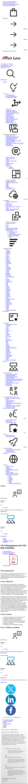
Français (25, 39)
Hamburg (11, 479)
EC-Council (8, 275)
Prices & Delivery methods (9, 552)
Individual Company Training (12, 382)
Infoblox (8, 286)
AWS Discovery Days (11, 436)
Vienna (10, 482)
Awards (7, 467)
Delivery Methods (10, 117)
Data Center (8, 205)
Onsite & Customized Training (12, 112)
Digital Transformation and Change (13, 140)
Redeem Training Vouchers (12, 119)
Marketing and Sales (10, 141)
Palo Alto (8, 351)
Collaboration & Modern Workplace (13, 403)
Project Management (10, 139)
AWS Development (13, 231)
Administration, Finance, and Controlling (15, 143)
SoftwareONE (9, 303)
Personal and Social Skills (11, 138)
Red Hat (8, 301)
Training (5, 81)
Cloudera (8, 267)
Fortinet (7, 279)
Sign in (4, 727)
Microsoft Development (14, 235)
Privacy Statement (7, 723)
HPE (7, 283)
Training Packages (10, 116)
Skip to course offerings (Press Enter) (11, 4)
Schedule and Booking (8, 553)
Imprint (4, 722)
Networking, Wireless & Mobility (13, 405)
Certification (6, 311)
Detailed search (4, 79)
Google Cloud (9, 281)
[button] (13, 51)
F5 (6, 278)
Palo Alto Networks (10, 299)
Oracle (7, 297)
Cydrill (7, 271)
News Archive (9, 421)
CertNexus (8, 262)
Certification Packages (11, 452)
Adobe (7, 249)
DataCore (8, 273)
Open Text (8, 296)
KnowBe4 (8, 289)
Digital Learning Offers (11, 122)
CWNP (7, 270)
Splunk (7, 306)
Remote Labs (9, 385)
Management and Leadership (12, 136)
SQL (7, 227)
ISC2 (7, 285)
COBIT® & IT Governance (12, 182)
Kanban (7, 164)
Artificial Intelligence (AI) (11, 201)
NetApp (7, 291)
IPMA (7, 183)
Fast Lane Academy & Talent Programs (14, 379)
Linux (7, 207)
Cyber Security (9, 204)
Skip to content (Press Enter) (9, 5)
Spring (10, 236)
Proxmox (8, 300)
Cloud (7, 202)
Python (7, 225)
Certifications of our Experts (12, 469)
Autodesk (8, 257)
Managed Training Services (12, 376)
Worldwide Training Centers (15, 483)
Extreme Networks (10, 276)
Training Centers (9, 121)
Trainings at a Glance (10, 135)
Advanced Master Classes (11, 96)
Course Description (7, 551)
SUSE (7, 307)
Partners (7, 471)
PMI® (7, 186)
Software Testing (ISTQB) (11, 229)
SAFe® (7, 159)
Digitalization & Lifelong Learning (13, 380)
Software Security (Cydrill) (12, 228)
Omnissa (8, 295)
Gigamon (8, 280)
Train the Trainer (9, 145)
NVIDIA (8, 294)
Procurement (8, 144)
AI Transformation (10, 94)
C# (6, 224)
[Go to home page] (11, 62)
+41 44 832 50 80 (4, 65)
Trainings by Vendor (10, 110)
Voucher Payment (10, 450)
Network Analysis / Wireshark (12, 209)
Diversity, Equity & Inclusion (12, 473)
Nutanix (7, 292)
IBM (7, 284)
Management (9, 468)
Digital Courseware (10, 120)
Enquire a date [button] (4, 511)
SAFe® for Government (11, 161)
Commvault (8, 268)
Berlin (10, 477)
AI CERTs (8, 251)
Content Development (10, 375)
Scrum (7, 162)
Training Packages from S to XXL (13, 449)
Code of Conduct (9, 472)
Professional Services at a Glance (13, 398)
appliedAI (8, 252)
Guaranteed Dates (10, 114)
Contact (11, 65)
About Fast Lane (9, 466)
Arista (7, 254)
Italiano (25, 49)
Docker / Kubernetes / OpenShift (13, 206)
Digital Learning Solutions (11, 374)
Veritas (7, 308)
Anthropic (8, 253)
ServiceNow (11, 168)
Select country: (6, 51)
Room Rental (9, 384)
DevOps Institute (9, 163)
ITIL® (7, 185)
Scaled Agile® (9, 355)
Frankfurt (11, 478)
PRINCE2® (8, 187)
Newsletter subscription (6, 66)
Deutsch (25, 28)
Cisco (7, 264)
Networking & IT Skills (11, 97)
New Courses (9, 115)
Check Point (8, 263)
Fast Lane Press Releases (11, 419)
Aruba (7, 256)
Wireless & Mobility (10, 210)
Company (5, 453)
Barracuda (8, 259)
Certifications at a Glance (11, 324)
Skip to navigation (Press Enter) (10, 1)
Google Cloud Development (15, 234)
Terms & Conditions (7, 721)
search (2, 67)
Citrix (7, 265)
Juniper (7, 287)
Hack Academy (9, 381)
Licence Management (10, 188)
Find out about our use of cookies (9, 778)
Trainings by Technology (11, 111)
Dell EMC (8, 274)
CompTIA (8, 269)
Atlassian (11, 167)
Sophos (7, 305)
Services (5, 361)
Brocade (8, 260)
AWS (7, 258)
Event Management (10, 377)
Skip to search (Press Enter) (9, 2)
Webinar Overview (10, 435)
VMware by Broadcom (11, 310)
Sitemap (5, 726)
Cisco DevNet (12, 233)
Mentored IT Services (10, 406)
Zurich (10, 476)
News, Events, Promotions (9, 408)
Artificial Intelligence (10, 400)
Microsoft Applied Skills (11, 347)
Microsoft (8, 290)
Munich (10, 480)
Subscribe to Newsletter (11, 422)
